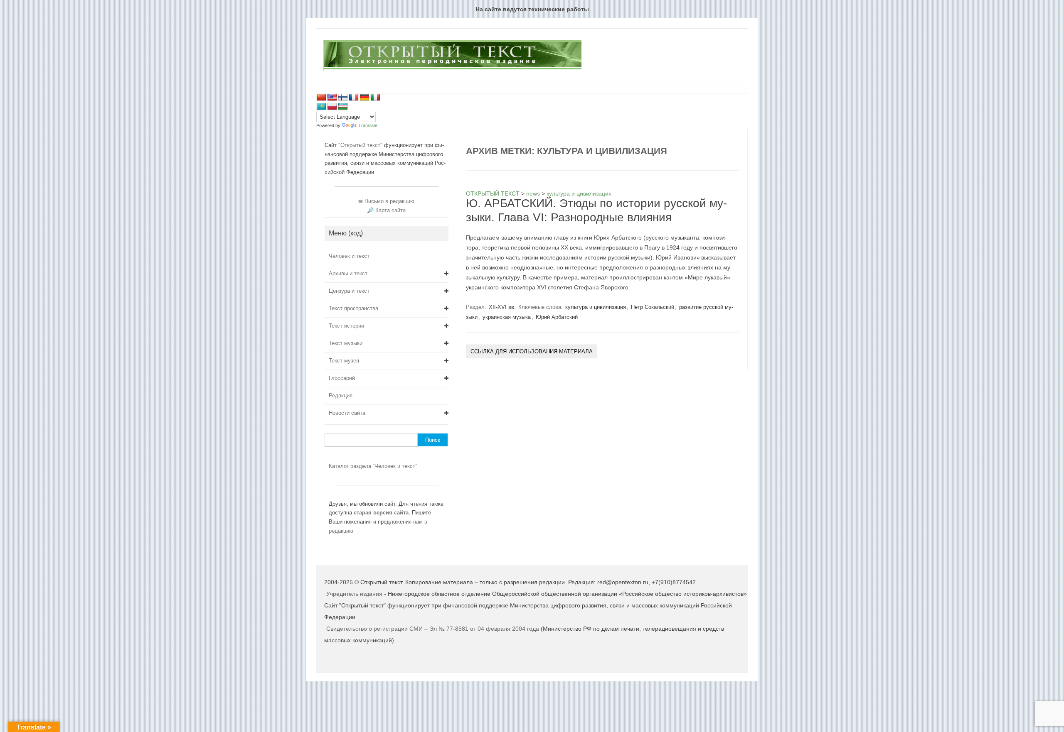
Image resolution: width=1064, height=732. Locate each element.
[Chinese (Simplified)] (321, 97)
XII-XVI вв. (502, 307)
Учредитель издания (354, 593)
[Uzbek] (343, 107)
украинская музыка (507, 317)
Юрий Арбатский (557, 317)
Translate (367, 125)
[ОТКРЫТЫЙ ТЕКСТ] (452, 69)
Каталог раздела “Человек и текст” (373, 466)
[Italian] (375, 97)
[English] (332, 97)
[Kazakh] (321, 107)
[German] (364, 97)
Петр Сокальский (652, 307)
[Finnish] (343, 97)
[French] (354, 97)
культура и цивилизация (595, 307)
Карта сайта (390, 210)
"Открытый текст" (361, 145)
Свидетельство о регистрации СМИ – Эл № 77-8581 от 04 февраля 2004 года (433, 628)
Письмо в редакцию (389, 201)
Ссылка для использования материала (531, 351)
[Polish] (332, 107)
